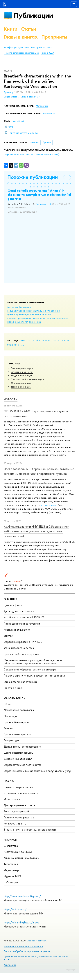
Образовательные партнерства (22, 764)
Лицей (7, 704)
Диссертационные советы (19, 805)
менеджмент (63, 318)
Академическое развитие (19, 817)
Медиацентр (11, 870)
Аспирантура (11, 740)
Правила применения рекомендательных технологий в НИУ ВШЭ (36, 958)
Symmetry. (9, 92)
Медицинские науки (22, 375)
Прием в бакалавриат (16, 722)
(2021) (31, 154)
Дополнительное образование (22, 746)
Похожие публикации (32, 177)
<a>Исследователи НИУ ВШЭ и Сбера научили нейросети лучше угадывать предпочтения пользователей (36, 531)
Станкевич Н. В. (43, 204)
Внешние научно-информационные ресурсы (30, 829)
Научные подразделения (18, 787)
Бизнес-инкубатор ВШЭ (18, 758)
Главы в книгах (21, 37)
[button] (8, 183)
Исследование (49, 505)
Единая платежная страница (20, 681)
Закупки (8, 635)
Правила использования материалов (21, 52)
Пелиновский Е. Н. (31, 96)
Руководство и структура (19, 611)
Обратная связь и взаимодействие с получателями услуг (37, 771)
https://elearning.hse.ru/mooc (21, 922)
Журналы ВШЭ (12, 876)
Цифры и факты (13, 605)
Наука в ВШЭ (47, 52)
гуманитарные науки (18, 314)
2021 (66, 340)
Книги (10, 29)
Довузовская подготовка (19, 710)
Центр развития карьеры (18, 752)
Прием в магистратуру (17, 734)
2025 (41, 340)
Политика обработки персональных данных (27, 951)
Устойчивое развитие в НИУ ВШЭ (24, 617)
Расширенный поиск (41, 47)
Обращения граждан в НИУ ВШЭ (23, 641)
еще (23, 345)
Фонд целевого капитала (19, 648)
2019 (16, 345)
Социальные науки (21, 383)
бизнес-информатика (19, 307)
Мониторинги (12, 799)
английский (18, 121)
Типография (11, 864)
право (10, 321)
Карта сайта (10, 964)
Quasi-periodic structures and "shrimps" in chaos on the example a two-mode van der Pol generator (39, 195)
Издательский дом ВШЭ (18, 851)
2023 (54, 340)
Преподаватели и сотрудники (22, 623)
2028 (22, 340)
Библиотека (11, 845)
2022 (60, 340)
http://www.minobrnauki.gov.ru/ (22, 896)
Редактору (70, 969)
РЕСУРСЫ (11, 839)
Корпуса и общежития (17, 629)
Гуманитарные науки (22, 368)
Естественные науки (22, 371)
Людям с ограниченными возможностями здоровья (34, 675)
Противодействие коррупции (22, 654)
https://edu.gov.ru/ (15, 909)
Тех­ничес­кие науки (21, 386)
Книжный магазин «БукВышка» (21, 858)
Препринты (54, 37)
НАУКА (9, 781)
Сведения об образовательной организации (30, 669)
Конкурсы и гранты (15, 823)
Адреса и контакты (37, 940)
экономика (35, 321)
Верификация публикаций (16, 47)
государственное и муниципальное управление (33, 310)
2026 (35, 340)
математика (49, 318)
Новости (10, 399)
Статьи (28, 29)
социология (21, 321)
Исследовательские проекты (21, 793)
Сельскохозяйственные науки (27, 379)
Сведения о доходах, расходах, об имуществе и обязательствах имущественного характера (33, 661)
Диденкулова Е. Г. (12, 96)
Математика (42, 105)
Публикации (33, 15)
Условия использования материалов (23, 945)
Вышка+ (8, 728)
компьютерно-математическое (24, 318)
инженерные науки (40, 314)
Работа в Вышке (13, 688)
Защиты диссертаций (16, 811)
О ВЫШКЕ (11, 599)
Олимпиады (10, 716)
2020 (10, 345)
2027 (29, 340)
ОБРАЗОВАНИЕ (14, 697)
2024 (47, 340)
